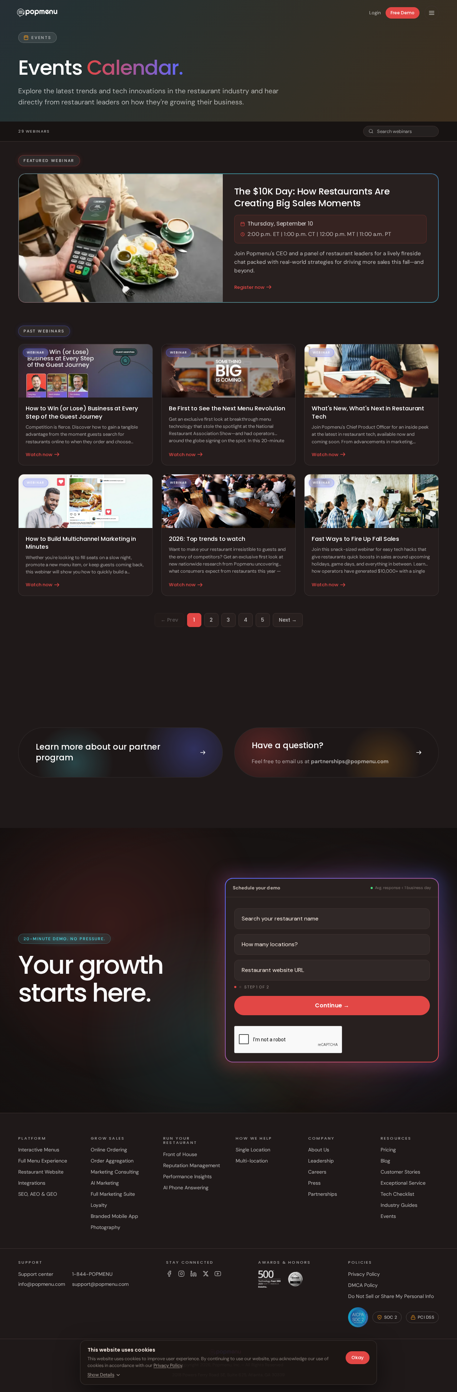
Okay (357, 1357)
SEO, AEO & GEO (37, 1194)
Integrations (31, 1183)
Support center (35, 1274)
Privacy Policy (364, 1274)
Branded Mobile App (114, 1216)
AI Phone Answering (186, 1187)
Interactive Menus (38, 1149)
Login (375, 13)
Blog (385, 1160)
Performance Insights (187, 1176)
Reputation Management (191, 1165)
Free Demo (403, 13)
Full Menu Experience (42, 1160)
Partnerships (322, 1194)
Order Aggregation (112, 1160)
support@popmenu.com (100, 1284)
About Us (318, 1149)
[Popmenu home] (37, 12)
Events (388, 1216)
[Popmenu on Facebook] (169, 1273)
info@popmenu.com (41, 1284)
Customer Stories (400, 1172)
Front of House (180, 1154)
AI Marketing (105, 1183)
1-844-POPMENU (92, 1274)
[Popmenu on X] (205, 1273)
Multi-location (252, 1160)
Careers (317, 1172)
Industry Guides (399, 1205)
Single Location (253, 1149)
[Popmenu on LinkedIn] (193, 1273)
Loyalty (99, 1205)
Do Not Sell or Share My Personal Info (391, 1296)
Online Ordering (109, 1149)
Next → (288, 619)
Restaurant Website (41, 1172)
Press (314, 1183)
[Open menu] (432, 13)
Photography (105, 1227)
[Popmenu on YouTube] (218, 1273)
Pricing (388, 1149)
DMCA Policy (363, 1285)
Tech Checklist (397, 1194)
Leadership (321, 1160)
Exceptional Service (403, 1183)
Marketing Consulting (115, 1172)
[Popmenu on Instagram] (181, 1273)
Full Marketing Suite (113, 1194)
